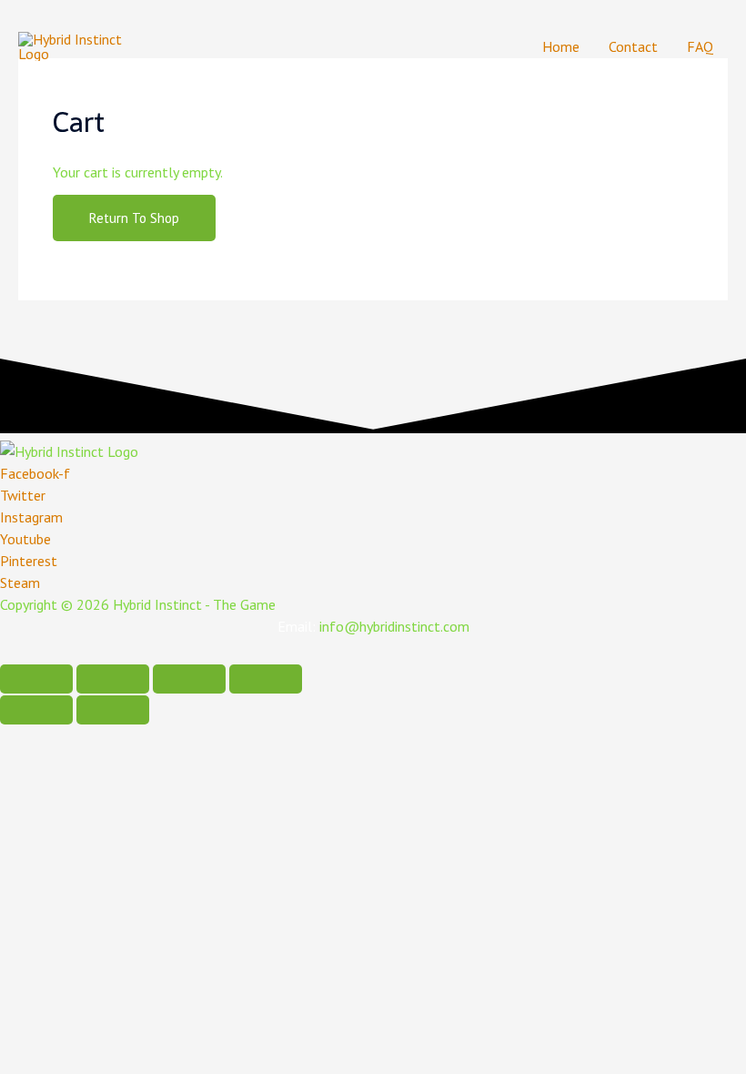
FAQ (700, 46)
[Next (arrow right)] (112, 709)
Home (561, 46)
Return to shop (134, 218)
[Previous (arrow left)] (36, 709)
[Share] (112, 679)
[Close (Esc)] (36, 679)
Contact (633, 46)
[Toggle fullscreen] (189, 679)
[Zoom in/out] (265, 679)
